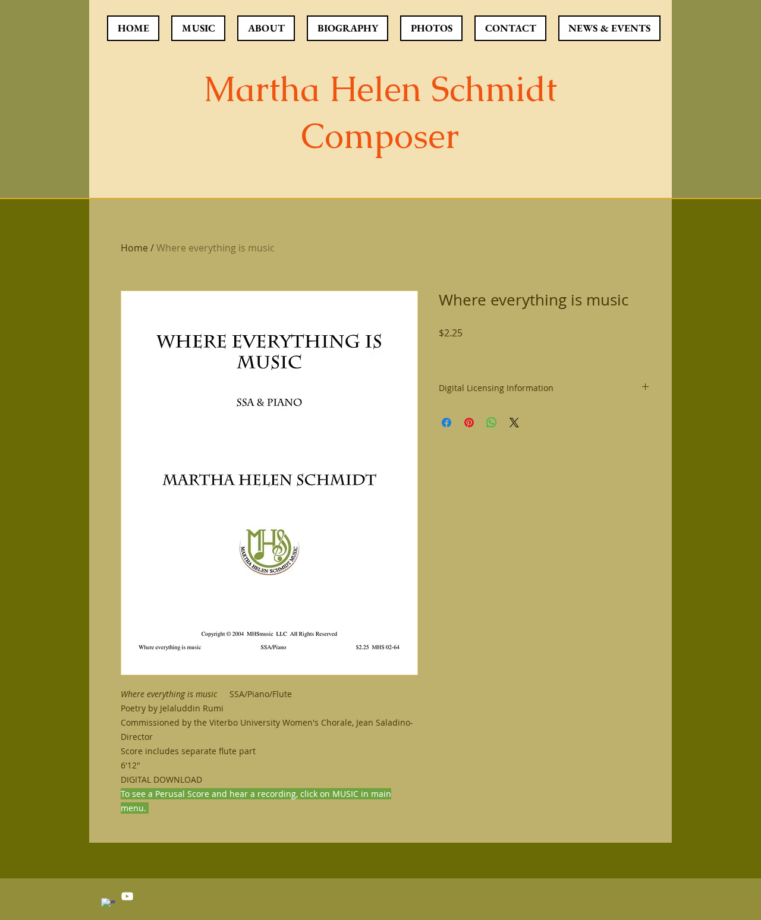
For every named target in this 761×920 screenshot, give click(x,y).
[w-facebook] (108, 905)
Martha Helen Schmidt (380, 89)
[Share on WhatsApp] (492, 422)
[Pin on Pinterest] (469, 422)
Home (134, 247)
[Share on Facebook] (446, 422)
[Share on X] (514, 422)
